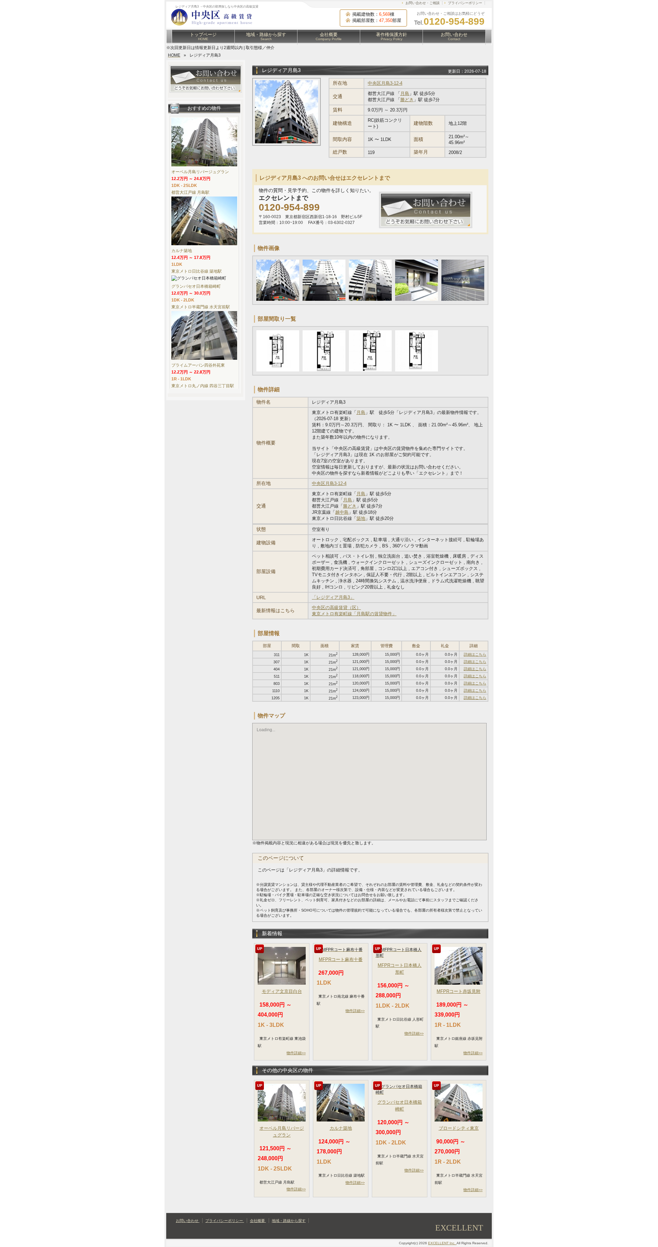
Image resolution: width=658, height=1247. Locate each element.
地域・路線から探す (266, 36)
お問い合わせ (454, 36)
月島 (404, 93)
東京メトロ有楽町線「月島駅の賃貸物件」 (354, 613)
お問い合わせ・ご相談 (422, 3)
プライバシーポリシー (465, 3)
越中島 (342, 512)
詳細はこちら (475, 654)
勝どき (407, 99)
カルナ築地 (341, 1128)
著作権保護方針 (391, 36)
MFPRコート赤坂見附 (458, 991)
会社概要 (329, 36)
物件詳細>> (296, 1053)
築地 (360, 518)
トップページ (203, 36)
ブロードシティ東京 (459, 1128)
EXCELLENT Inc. (442, 1243)
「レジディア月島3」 (333, 597)
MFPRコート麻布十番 (341, 959)
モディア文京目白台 (282, 991)
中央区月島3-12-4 (385, 83)
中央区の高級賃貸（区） (336, 607)
